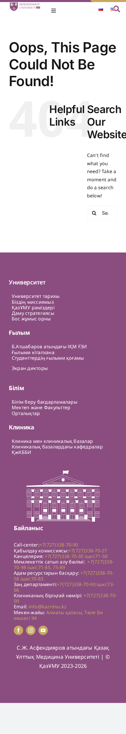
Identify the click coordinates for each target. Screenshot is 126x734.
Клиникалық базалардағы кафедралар (57, 446)
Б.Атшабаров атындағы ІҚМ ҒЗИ (49, 346)
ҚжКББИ (21, 452)
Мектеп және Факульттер (41, 407)
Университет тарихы (35, 296)
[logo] (27, 4)
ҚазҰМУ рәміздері (33, 307)
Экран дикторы (30, 368)
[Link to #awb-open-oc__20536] (116, 9)
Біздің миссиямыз (33, 302)
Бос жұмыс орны (31, 318)
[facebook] (18, 630)
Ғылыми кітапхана (33, 352)
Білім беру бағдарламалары (44, 402)
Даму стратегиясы (33, 313)
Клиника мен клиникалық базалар (52, 441)
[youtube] (43, 630)
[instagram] (30, 630)
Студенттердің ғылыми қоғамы (48, 358)
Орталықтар (26, 413)
